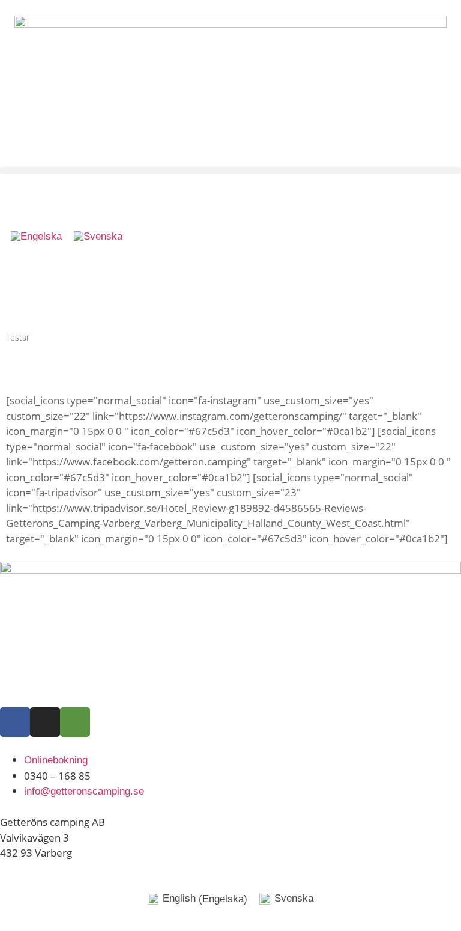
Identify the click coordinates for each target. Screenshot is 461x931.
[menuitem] (36, 236)
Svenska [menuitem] (293, 898)
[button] (230, 170)
